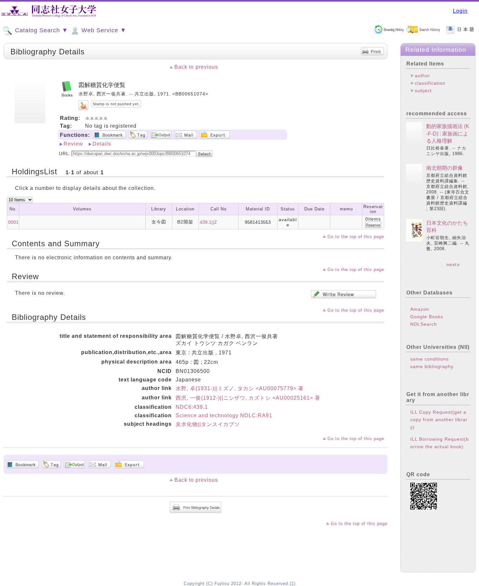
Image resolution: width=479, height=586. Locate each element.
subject (423, 90)
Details (102, 144)
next (451, 264)
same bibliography (432, 366)
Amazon (419, 309)
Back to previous (196, 67)
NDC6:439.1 (192, 407)
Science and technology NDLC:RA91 (224, 415)
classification (430, 83)
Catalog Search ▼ (40, 30)
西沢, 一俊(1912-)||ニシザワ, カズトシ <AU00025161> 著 (248, 398)
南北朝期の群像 (444, 168)
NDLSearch (423, 324)
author (422, 75)
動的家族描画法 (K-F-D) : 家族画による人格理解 (447, 133)
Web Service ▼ (103, 30)
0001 (13, 222)
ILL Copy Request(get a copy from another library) (439, 419)
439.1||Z (208, 222)
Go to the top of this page (355, 236)
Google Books (426, 316)
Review (73, 144)
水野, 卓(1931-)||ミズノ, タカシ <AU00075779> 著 (240, 388)
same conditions (429, 359)
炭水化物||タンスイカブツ (208, 424)
